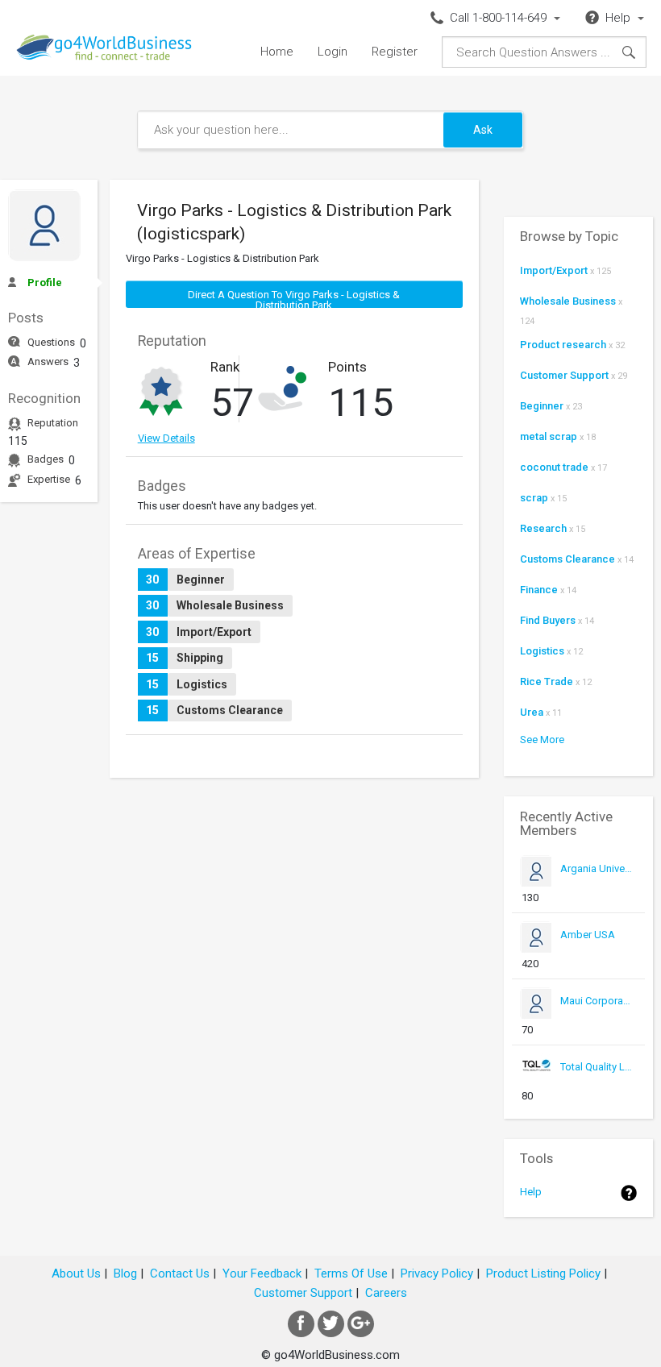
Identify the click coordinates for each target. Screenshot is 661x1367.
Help (531, 1192)
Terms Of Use (351, 1273)
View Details (166, 438)
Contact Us (180, 1273)
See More (542, 739)
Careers (386, 1293)
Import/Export (554, 270)
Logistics (542, 651)
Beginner (541, 406)
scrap (534, 498)
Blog (125, 1273)
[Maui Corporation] (596, 1016)
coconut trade (554, 467)
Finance (539, 590)
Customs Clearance (567, 559)
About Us (76, 1273)
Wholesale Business (568, 301)
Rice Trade (546, 681)
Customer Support (564, 375)
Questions (51, 342)
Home (276, 51)
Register (395, 51)
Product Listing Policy (543, 1273)
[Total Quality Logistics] (596, 1082)
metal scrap (548, 436)
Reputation (52, 423)
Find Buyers (548, 620)
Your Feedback (261, 1273)
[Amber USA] (596, 950)
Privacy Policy (437, 1273)
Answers (48, 361)
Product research (563, 345)
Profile (44, 282)
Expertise (48, 479)
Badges (45, 459)
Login (332, 51)
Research (543, 528)
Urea (531, 712)
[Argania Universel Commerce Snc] (596, 884)
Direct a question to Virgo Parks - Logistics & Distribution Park (294, 298)
